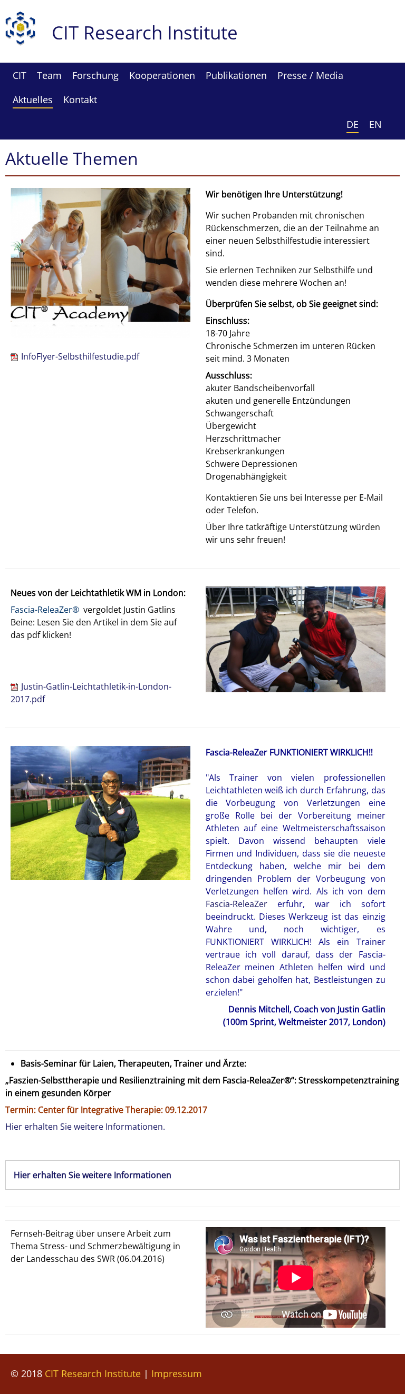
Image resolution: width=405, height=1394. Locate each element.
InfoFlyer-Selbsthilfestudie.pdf (80, 356)
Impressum (176, 1373)
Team (49, 75)
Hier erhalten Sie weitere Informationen (92, 1175)
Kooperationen (162, 75)
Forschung (95, 75)
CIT (19, 75)
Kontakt (80, 99)
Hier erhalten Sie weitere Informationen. (85, 1126)
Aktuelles (33, 99)
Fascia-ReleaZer (236, 904)
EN (375, 124)
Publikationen (236, 75)
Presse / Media (310, 75)
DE (352, 124)
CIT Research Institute (93, 1373)
